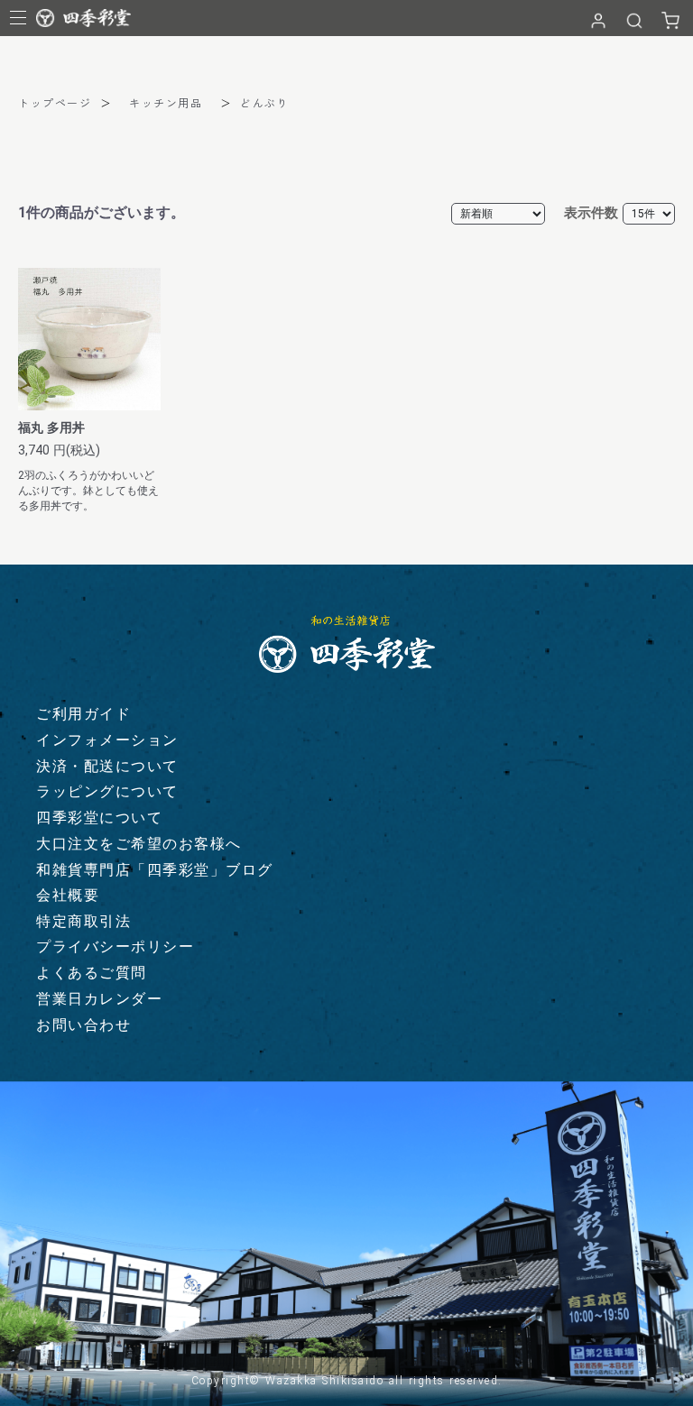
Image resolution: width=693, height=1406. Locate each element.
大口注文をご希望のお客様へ (139, 843)
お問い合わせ (83, 1025)
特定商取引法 (83, 921)
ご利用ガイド (83, 713)
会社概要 (67, 895)
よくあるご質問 (91, 972)
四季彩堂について (99, 817)
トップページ (54, 102)
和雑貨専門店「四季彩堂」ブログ (154, 869)
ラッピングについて (107, 791)
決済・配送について (107, 766)
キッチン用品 (165, 102)
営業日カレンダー (99, 998)
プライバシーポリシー (115, 946)
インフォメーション (107, 740)
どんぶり (264, 102)
